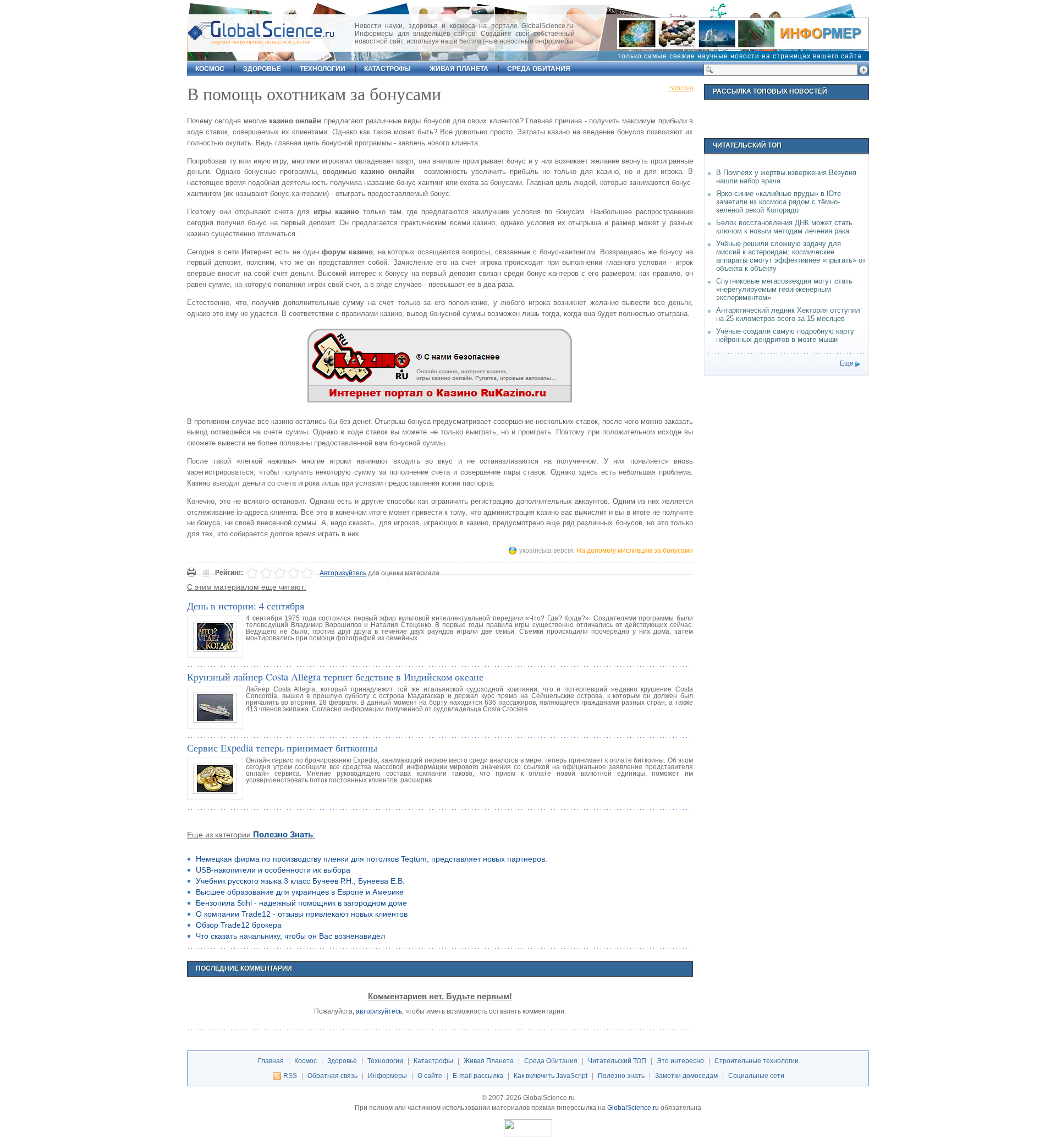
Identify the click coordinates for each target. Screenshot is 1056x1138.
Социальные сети (756, 1076)
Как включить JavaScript (550, 1076)
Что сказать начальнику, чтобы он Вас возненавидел (290, 936)
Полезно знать (283, 834)
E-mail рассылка (478, 1076)
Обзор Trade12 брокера (239, 925)
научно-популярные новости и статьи (261, 42)
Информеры (387, 1076)
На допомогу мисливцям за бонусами (634, 550)
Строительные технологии (756, 1061)
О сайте (429, 1076)
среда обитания (538, 69)
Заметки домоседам (686, 1076)
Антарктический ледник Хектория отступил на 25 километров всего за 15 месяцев (788, 314)
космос (209, 69)
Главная (271, 1061)
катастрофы (387, 69)
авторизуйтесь (379, 1011)
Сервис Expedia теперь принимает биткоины (282, 747)
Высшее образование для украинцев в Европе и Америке (300, 891)
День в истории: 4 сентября (245, 605)
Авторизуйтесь (343, 573)
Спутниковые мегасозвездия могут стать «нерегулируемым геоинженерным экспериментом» (784, 289)
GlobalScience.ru (633, 1108)
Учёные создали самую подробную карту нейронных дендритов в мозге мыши (785, 335)
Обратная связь (332, 1076)
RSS (290, 1076)
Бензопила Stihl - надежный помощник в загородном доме (301, 903)
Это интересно (680, 1061)
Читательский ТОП (617, 1061)
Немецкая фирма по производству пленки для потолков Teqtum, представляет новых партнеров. (371, 858)
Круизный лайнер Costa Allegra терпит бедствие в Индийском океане (335, 676)
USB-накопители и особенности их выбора (273, 869)
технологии (322, 69)
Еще (847, 363)
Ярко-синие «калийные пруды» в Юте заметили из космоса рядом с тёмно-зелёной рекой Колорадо (778, 201)
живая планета (459, 69)
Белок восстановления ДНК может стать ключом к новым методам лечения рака (784, 227)
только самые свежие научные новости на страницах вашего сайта (740, 56)
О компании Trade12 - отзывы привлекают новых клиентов (302, 914)
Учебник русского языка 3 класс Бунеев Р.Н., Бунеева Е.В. (300, 880)
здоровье (262, 69)
